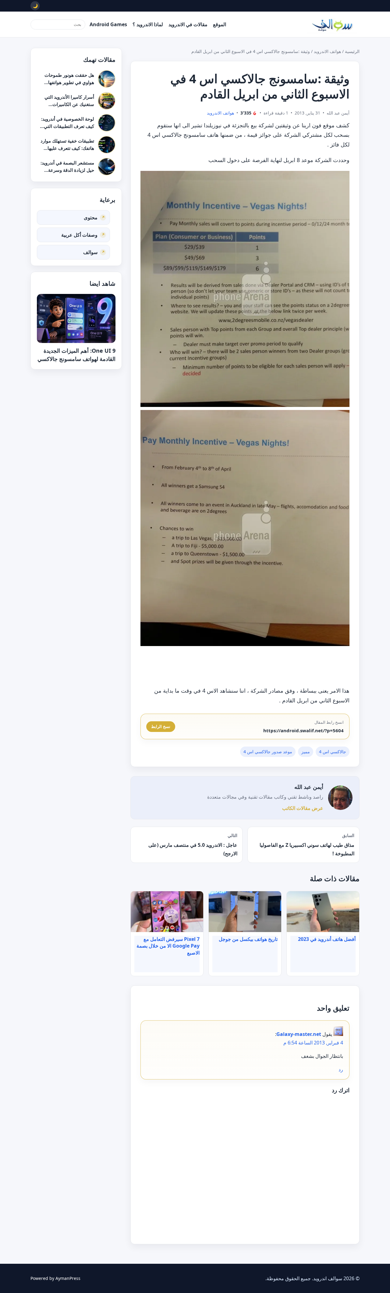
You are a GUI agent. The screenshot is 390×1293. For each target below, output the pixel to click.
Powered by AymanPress (55, 1278)
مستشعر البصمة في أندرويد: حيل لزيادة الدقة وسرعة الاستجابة (67, 170)
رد (341, 1069)
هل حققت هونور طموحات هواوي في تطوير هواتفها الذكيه (69, 82)
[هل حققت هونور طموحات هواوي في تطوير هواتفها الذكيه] (106, 79)
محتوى (91, 217)
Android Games (108, 24)
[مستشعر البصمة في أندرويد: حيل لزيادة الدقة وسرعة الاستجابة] (106, 166)
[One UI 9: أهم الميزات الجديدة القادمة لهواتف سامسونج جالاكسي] (76, 318)
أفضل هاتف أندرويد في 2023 (327, 939)
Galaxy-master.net (298, 1034)
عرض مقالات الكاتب (302, 808)
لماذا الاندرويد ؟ (148, 24)
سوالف (90, 252)
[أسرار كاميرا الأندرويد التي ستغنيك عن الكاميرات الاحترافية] (106, 101)
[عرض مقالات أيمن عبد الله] (340, 798)
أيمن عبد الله (308, 786)
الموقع (219, 24)
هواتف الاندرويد (327, 51)
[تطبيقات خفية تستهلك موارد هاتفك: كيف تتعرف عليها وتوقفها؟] (106, 145)
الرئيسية (352, 51)
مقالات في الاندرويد (187, 24)
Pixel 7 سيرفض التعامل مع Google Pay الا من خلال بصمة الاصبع (168, 946)
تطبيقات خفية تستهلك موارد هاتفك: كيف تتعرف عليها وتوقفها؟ (67, 148)
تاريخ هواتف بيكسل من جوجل (248, 939)
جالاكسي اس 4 (332, 751)
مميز (305, 751)
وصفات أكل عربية (79, 234)
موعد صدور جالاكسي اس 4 (267, 751)
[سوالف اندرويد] (332, 24)
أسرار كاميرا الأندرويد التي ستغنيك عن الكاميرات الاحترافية (69, 104)
